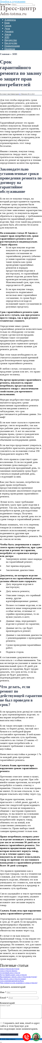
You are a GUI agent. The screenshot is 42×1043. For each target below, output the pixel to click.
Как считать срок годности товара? (13, 979)
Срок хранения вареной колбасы (12, 981)
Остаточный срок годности (10, 973)
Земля (7, 34)
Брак (7, 22)
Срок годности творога (8, 971)
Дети (7, 28)
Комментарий (7, 1003)
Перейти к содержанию (12, 1)
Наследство (10, 42)
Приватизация (12, 45)
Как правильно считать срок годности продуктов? (18, 977)
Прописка (9, 48)
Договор (8, 31)
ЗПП (6, 37)
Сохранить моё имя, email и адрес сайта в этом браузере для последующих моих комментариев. (20, 1026)
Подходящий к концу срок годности (13, 975)
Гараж (7, 25)
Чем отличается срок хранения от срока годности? (19, 983)
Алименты (10, 19)
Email (4, 997)
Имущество (10, 40)
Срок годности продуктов (9, 969)
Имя (3, 992)
